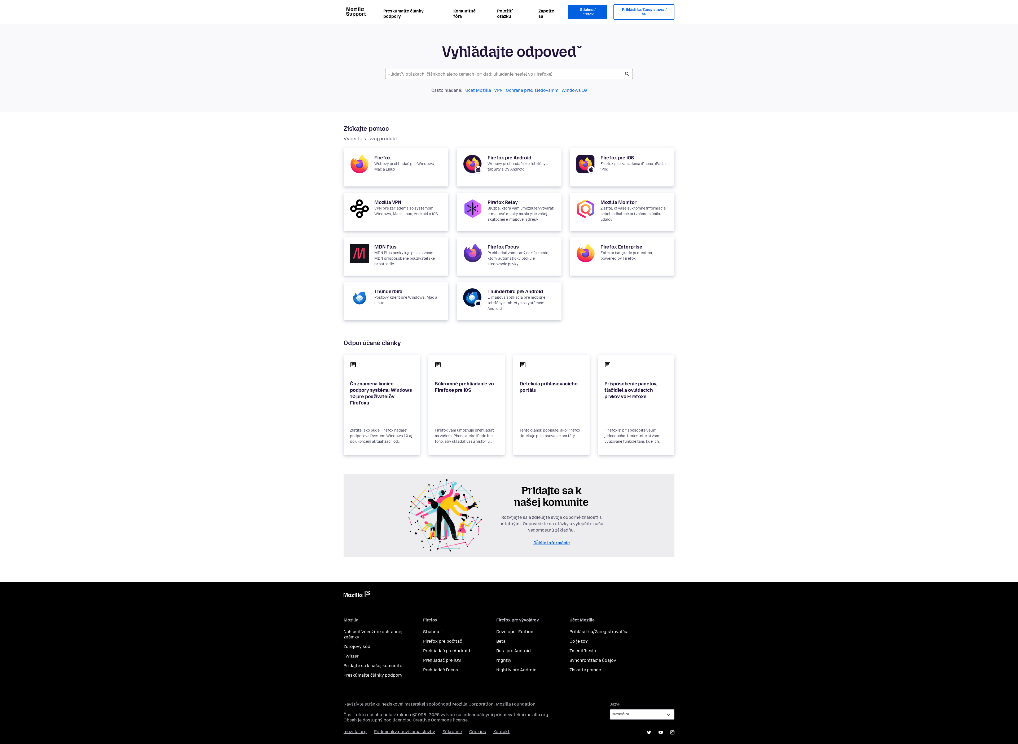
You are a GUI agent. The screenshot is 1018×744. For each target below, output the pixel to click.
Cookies (477, 731)
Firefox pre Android (509, 158)
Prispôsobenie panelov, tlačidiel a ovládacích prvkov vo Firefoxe (630, 390)
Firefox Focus (503, 247)
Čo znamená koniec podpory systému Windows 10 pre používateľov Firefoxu (381, 393)
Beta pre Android (513, 650)
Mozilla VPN (387, 202)
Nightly (503, 660)
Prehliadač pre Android (446, 650)
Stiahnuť (432, 631)
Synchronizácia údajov (592, 660)
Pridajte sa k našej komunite (373, 665)
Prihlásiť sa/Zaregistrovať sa (644, 12)
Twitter (351, 656)
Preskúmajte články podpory (403, 13)
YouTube (661, 732)
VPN (498, 90)
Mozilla (357, 595)
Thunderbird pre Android (515, 291)
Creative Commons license (440, 720)
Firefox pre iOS (617, 158)
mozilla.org (355, 731)
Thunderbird (388, 291)
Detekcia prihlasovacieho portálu (549, 387)
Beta (501, 641)
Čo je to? (578, 641)
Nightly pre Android (516, 669)
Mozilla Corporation (473, 704)
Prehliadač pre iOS (442, 660)
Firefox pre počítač (442, 641)
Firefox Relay (503, 202)
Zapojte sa (546, 13)
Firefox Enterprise (621, 247)
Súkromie (452, 731)
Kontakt (501, 731)
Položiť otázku (504, 13)
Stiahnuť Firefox (587, 12)
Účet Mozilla (478, 90)
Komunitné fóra (464, 13)
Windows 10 (574, 90)
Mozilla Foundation (516, 704)
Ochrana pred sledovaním (532, 90)
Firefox (382, 158)
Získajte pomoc (585, 669)
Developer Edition (514, 631)
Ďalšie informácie (551, 542)
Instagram (672, 732)
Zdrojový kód (357, 646)
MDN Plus (385, 247)
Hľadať (627, 74)
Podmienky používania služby (404, 731)
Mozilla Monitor (618, 202)
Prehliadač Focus (440, 669)
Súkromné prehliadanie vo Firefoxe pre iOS (464, 387)
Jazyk (615, 704)
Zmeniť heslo (582, 650)
